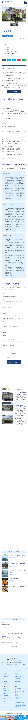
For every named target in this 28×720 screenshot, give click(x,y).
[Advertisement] (14, 486)
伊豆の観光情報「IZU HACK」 (19, 703)
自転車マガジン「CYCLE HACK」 (20, 698)
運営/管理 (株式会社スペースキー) (7, 698)
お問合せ (4, 688)
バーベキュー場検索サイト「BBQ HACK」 (20, 706)
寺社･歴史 (17, 674)
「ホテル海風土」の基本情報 (9, 53)
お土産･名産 (17, 680)
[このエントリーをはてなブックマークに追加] (14, 60)
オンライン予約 (13, 91)
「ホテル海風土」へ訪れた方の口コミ (11, 51)
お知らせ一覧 (14, 646)
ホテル (20, 36)
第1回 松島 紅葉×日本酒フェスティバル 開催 (11, 642)
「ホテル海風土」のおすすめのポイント (11, 49)
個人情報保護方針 (5, 695)
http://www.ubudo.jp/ (7, 307)
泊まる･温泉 (17, 681)
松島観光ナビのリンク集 (7, 692)
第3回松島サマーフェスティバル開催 (9, 624)
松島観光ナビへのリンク (7, 690)
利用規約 (4, 693)
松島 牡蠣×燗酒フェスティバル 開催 (9, 629)
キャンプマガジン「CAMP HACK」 (20, 689)
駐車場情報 (4, 681)
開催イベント (5, 680)
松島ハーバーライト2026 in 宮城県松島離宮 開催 (12, 633)
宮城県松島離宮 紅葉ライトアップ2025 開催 (11, 637)
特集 (3, 678)
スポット (17, 673)
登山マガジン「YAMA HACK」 (19, 692)
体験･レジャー (18, 676)
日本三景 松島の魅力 (6, 674)
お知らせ (4, 673)
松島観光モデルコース (6, 676)
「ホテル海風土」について (9, 47)
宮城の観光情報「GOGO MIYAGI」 (20, 700)
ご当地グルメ (18, 678)
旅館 (16, 36)
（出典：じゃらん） (9, 198)
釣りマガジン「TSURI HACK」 (19, 695)
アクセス (4, 683)
